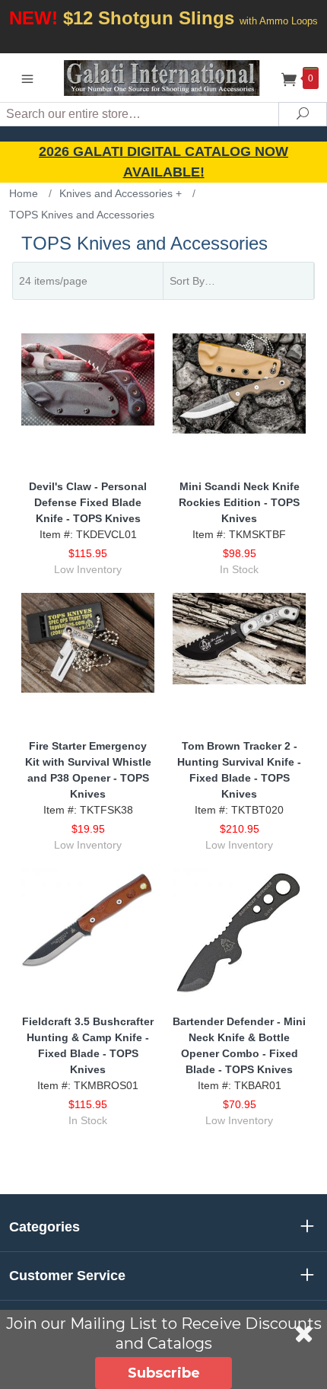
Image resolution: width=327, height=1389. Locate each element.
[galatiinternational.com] (164, 77)
